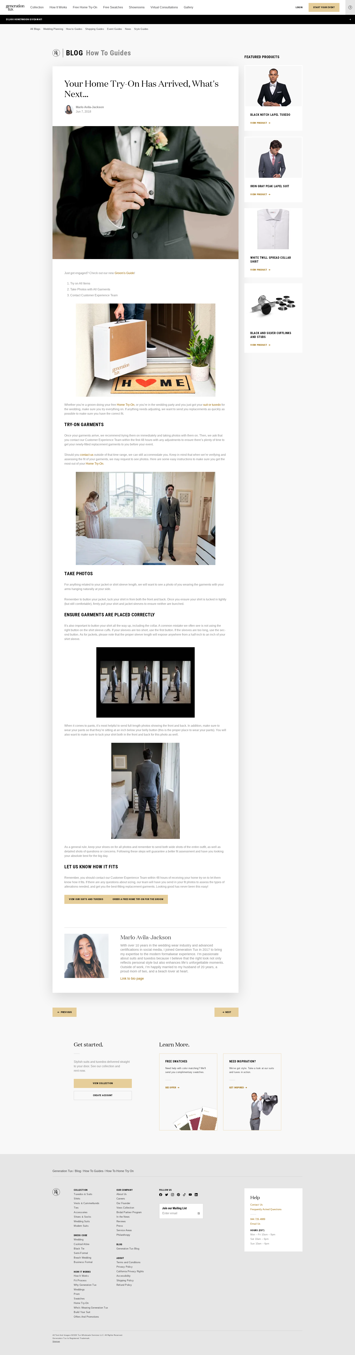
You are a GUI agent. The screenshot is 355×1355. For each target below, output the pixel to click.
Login (299, 7)
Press (119, 1225)
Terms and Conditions (128, 1262)
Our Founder (123, 1203)
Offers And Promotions (86, 1316)
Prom (77, 1294)
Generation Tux (63, 1171)
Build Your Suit (82, 1312)
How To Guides (93, 1171)
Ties (76, 1207)
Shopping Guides (94, 29)
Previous (66, 1012)
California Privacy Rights (130, 1271)
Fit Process (80, 1280)
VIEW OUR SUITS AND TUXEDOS (86, 899)
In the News (123, 1216)
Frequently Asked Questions (266, 1209)
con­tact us (86, 454)
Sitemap (56, 1341)
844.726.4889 (257, 1219)
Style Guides (141, 29)
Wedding (78, 1239)
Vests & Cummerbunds (86, 1203)
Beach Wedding (82, 1257)
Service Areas (124, 1230)
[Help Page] (350, 7)
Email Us (255, 1223)
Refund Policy (124, 1285)
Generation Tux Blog (127, 1248)
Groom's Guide (124, 273)
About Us (121, 1194)
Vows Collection (125, 1207)
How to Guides (74, 29)
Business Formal (83, 1262)
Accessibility (123, 1275)
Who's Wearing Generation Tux (91, 1307)
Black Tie (79, 1248)
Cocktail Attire (81, 1244)
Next (228, 1012)
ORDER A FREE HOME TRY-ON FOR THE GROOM (138, 899)
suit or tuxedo (212, 404)
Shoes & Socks (82, 1216)
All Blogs (35, 29)
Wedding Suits (82, 1221)
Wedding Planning (53, 29)
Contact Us (256, 1204)
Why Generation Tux (85, 1285)
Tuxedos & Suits (83, 1194)
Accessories (80, 1212)
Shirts (77, 1198)
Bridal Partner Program (129, 1212)
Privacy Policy (124, 1266)
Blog (78, 1171)
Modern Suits (81, 1225)
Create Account (103, 1095)
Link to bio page (132, 978)
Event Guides (114, 29)
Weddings (79, 1289)
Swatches (79, 1298)
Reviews (121, 1221)
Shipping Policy (125, 1280)
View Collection (103, 1083)
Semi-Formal (81, 1253)
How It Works (81, 1275)
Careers (120, 1198)
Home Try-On (125, 404)
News (128, 29)
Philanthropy (123, 1235)
